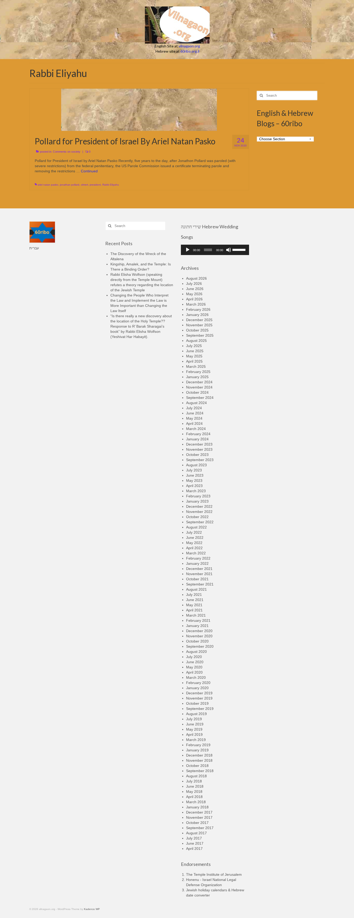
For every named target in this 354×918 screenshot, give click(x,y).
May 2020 (194, 667)
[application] (215, 250)
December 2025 (199, 320)
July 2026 (194, 283)
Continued (89, 171)
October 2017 (197, 823)
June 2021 (194, 600)
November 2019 (199, 698)
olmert (84, 184)
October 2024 (197, 392)
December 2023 (199, 444)
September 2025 (200, 335)
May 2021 (194, 605)
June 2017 (194, 843)
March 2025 (196, 366)
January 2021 (197, 626)
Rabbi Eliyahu (110, 184)
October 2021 (197, 579)
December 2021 (199, 569)
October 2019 (197, 703)
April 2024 (194, 423)
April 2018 (194, 797)
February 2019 (198, 745)
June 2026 (194, 289)
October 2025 (197, 330)
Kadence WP (92, 909)
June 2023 (194, 475)
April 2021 (194, 610)
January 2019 (197, 750)
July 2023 (194, 470)
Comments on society (66, 151)
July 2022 (194, 532)
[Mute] (228, 249)
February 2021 (198, 620)
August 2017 (196, 833)
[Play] (187, 249)
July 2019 (194, 719)
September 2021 (200, 584)
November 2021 (199, 574)
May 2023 (194, 480)
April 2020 (194, 672)
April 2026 (194, 299)
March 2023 (196, 491)
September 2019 (200, 709)
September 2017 (200, 828)
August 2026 (196, 278)
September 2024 (200, 398)
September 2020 (200, 646)
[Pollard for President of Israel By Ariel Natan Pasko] (139, 109)
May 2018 (194, 791)
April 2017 (194, 848)
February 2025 (198, 372)
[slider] (239, 249)
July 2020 (194, 657)
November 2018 (199, 760)
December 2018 (199, 755)
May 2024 (194, 418)
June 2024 (194, 413)
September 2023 (200, 460)
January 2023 (197, 501)
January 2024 (197, 439)
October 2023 (197, 455)
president (95, 184)
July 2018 (194, 781)
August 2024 (196, 403)
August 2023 (196, 465)
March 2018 (196, 802)
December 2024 (199, 382)
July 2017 (194, 838)
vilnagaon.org (189, 46)
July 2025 (194, 346)
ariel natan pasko (48, 184)
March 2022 (196, 553)
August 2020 (196, 651)
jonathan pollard (69, 184)
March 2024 (196, 429)
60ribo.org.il (189, 51)
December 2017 (199, 812)
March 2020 (196, 677)
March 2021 (196, 615)
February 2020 (198, 683)
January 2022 (197, 563)
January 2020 (197, 688)
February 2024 (198, 434)
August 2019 (196, 714)
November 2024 (199, 387)
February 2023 (198, 496)
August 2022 (196, 527)
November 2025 (199, 325)
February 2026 (198, 309)
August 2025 (196, 340)
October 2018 (197, 766)
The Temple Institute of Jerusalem (214, 874)
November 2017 (199, 817)
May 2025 (194, 356)
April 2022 (194, 548)
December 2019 (199, 693)
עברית (34, 248)
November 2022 (199, 512)
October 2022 (197, 517)
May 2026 (194, 294)
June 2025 (194, 351)
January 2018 (197, 807)
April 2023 (194, 486)
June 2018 (194, 786)
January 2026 (197, 315)
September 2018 (200, 771)
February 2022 (198, 558)
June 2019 (194, 724)
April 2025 (194, 361)
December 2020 (199, 631)
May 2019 (194, 729)
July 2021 (194, 594)
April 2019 (194, 734)
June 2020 (194, 662)
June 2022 (194, 537)
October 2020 (197, 641)
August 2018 (196, 776)
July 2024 (194, 408)
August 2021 (196, 589)
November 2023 (199, 449)
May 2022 (194, 543)
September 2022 (200, 522)
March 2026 (196, 304)
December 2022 (199, 506)
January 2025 (197, 377)
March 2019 (196, 740)
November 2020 (199, 636)
